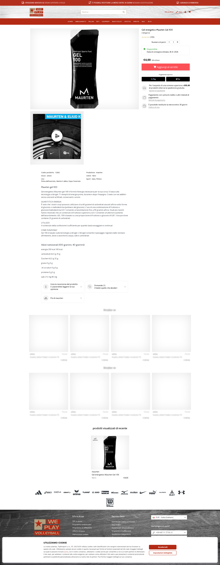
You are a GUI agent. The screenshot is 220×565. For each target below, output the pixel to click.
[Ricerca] (123, 12)
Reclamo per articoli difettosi (123, 528)
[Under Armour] (181, 492)
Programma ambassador (81, 524)
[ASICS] (48, 492)
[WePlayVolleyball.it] (51, 527)
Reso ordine (116, 525)
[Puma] (153, 492)
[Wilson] (110, 502)
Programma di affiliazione (82, 528)
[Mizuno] (124, 492)
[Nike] (143, 492)
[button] (119, 12)
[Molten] (134, 492)
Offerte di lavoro (78, 531)
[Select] (172, 492)
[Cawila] (57, 492)
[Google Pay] (153, 79)
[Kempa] (105, 492)
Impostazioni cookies (80, 534)
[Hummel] (86, 492)
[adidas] (38, 492)
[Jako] (95, 492)
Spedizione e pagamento (121, 534)
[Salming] (162, 492)
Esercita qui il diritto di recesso (123, 522)
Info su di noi (169, 12)
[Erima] (76, 492)
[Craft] (67, 492)
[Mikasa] (115, 492)
